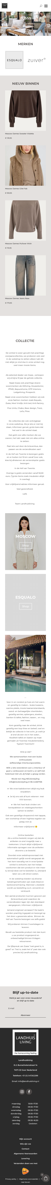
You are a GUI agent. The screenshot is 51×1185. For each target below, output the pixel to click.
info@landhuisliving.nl (28, 1081)
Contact (25, 1149)
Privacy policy (11, 1179)
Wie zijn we (25, 1144)
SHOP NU (25, 29)
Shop (25, 545)
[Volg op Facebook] (29, 1092)
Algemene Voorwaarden (25, 1153)
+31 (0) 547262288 (30, 1075)
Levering (25, 1158)
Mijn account (25, 1139)
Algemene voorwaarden (29, 1179)
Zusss (25, 18)
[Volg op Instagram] (22, 1092)
